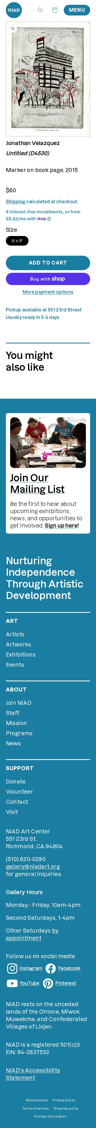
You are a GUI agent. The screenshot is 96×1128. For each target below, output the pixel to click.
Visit (12, 812)
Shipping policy (66, 1108)
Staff (12, 713)
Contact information (50, 1116)
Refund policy (37, 1100)
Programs (19, 733)
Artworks (18, 644)
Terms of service (35, 1108)
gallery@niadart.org (33, 867)
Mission (16, 723)
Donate (16, 782)
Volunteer (19, 792)
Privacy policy (64, 1100)
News (13, 743)
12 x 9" (17, 241)
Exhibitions (21, 655)
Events (15, 665)
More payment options (48, 292)
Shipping (16, 201)
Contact (17, 802)
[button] (40, 10)
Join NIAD (19, 703)
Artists (15, 634)
